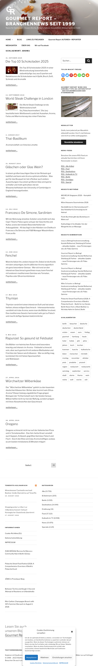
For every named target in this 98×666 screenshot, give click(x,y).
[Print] (87, 75)
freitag (87, 332)
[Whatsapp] (79, 75)
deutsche (83, 324)
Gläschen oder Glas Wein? (24, 167)
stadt (64, 375)
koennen (65, 349)
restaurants (85, 367)
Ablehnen (44, 657)
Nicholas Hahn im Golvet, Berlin (73, 309)
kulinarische (85, 349)
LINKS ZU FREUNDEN (35, 40)
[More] (63, 79)
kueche (75, 349)
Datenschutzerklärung (50, 663)
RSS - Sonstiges (67, 180)
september (76, 371)
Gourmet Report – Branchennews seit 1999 (40, 21)
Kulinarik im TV (48, 518)
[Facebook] (63, 75)
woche (79, 380)
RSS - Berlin (65, 177)
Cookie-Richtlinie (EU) (13, 533)
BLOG (19, 40)
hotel (64, 341)
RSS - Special (66, 182)
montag (65, 358)
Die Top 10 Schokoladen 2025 (27, 61)
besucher (73, 324)
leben (64, 354)
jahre (85, 341)
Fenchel (11, 255)
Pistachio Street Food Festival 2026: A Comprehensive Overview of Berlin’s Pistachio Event (19, 566)
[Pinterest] (71, 75)
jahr (78, 341)
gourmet (65, 337)
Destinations (47, 505)
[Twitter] (67, 75)
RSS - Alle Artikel (67, 166)
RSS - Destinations (68, 171)
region (64, 367)
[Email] (83, 75)
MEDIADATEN (11, 45)
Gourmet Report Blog (20, 635)
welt (71, 380)
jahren (64, 345)
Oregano (11, 424)
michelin (84, 354)
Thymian (11, 298)
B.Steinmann (47, 496)
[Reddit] (75, 75)
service (86, 371)
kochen (80, 345)
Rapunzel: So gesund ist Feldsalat (29, 338)
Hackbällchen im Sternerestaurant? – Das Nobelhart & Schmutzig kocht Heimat (75, 209)
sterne (71, 375)
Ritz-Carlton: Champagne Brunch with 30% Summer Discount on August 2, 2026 (19, 604)
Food (44, 514)
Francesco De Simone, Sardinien (28, 213)
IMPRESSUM (63, 663)
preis (64, 362)
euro (80, 332)
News (44, 523)
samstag (65, 371)
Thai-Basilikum (16, 138)
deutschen (66, 328)
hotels (71, 341)
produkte (72, 362)
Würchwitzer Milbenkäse (23, 381)
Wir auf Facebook (42, 45)
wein (87, 375)
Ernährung (46, 509)
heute (84, 337)
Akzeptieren (31, 657)
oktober (85, 358)
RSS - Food (65, 169)
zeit (86, 380)
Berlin (44, 500)
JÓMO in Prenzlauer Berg (14, 579)
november (75, 358)
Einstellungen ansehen (62, 657)
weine (64, 380)
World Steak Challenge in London (29, 98)
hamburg (75, 337)
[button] (72, 631)
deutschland (78, 328)
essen (72, 332)
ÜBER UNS (26, 45)
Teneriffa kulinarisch (16, 485)
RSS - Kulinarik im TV (69, 174)
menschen (74, 354)
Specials (45, 527)
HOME (8, 40)
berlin (64, 324)
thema (79, 375)
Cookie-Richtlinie (36, 663)
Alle (43, 491)
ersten (64, 332)
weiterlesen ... (11, 85)
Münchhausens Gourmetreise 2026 (74, 202)
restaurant (74, 367)
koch (72, 345)
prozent (82, 362)
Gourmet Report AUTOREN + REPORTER (64, 40)
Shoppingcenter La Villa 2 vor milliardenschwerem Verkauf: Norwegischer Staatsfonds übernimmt (19, 509)
